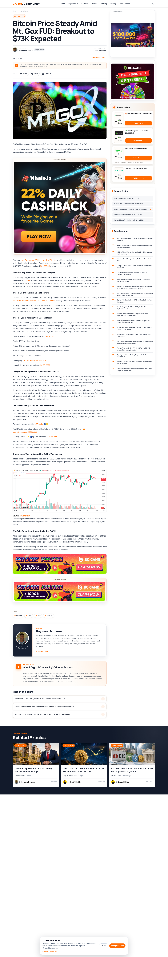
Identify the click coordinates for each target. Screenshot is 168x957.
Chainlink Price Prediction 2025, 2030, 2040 (129, 220)
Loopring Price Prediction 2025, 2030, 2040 (128, 215)
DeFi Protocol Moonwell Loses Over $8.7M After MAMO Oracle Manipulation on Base (135, 342)
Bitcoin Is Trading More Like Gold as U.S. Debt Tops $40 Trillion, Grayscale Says (135, 328)
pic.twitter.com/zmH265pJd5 (25, 432)
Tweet (25, 74)
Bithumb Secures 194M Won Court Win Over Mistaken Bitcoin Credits (134, 363)
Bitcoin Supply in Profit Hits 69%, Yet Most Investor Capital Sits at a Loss (134, 308)
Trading (113, 4)
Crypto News (73, 4)
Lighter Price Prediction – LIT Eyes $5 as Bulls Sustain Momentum (134, 301)
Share (36, 74)
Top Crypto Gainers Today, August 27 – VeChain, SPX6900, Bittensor (133, 356)
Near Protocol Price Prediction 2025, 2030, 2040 (130, 209)
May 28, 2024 (52, 436)
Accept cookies (117, 945)
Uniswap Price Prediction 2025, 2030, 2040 (128, 204)
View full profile (43, 651)
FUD (39, 616)
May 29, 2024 (44, 365)
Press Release (124, 4)
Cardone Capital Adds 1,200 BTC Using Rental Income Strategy (40, 699)
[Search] (153, 4)
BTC (29, 616)
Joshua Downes (100, 50)
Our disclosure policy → (98, 57)
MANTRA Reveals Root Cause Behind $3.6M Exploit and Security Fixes (134, 280)
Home (63, 4)
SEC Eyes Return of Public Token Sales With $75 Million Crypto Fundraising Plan (135, 294)
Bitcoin (27, 280)
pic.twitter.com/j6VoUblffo (35, 360)
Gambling (103, 4)
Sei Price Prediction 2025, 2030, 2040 (126, 198)
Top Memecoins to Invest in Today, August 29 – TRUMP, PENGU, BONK (132, 273)
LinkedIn (48, 74)
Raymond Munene (49, 631)
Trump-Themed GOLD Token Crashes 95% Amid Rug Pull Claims (134, 267)
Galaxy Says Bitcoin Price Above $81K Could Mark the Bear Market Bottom (44, 706)
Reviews (84, 4)
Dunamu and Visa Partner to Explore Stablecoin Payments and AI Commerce (132, 315)
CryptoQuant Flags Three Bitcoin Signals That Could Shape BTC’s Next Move (134, 369)
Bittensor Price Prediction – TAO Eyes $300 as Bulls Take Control (134, 335)
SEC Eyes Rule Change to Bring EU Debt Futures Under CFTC (134, 260)
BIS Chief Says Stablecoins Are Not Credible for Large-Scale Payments (43, 714)
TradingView (25, 516)
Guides (94, 4)
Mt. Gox (49, 616)
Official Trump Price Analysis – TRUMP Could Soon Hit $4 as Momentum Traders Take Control (134, 287)
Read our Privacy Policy (50, 951)
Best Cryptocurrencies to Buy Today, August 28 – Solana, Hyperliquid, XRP (133, 322)
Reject (103, 945)
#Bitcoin (49, 336)
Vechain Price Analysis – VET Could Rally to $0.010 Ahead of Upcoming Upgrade (133, 349)
